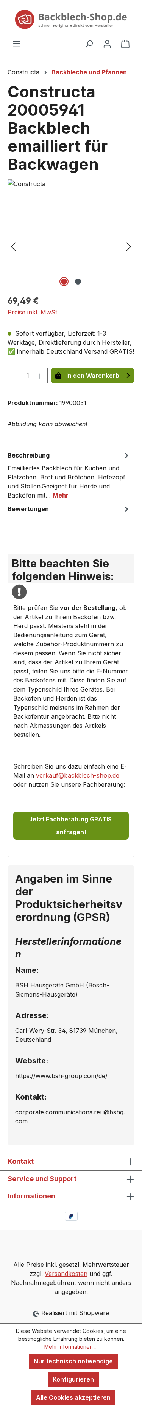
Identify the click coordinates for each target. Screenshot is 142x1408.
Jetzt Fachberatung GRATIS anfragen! (71, 825)
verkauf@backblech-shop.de (77, 775)
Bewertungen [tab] (28, 509)
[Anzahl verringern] (15, 375)
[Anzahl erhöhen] (40, 375)
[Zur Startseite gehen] (71, 19)
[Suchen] (89, 43)
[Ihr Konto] (107, 43)
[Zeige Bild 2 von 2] (78, 282)
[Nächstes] (128, 246)
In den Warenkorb (92, 375)
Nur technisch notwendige (73, 1361)
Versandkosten (66, 1273)
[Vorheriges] (13, 246)
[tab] (69, 475)
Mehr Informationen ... (71, 1346)
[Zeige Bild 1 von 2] (64, 282)
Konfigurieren (73, 1379)
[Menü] (17, 43)
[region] (71, 245)
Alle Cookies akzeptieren (73, 1397)
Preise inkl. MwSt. (33, 312)
